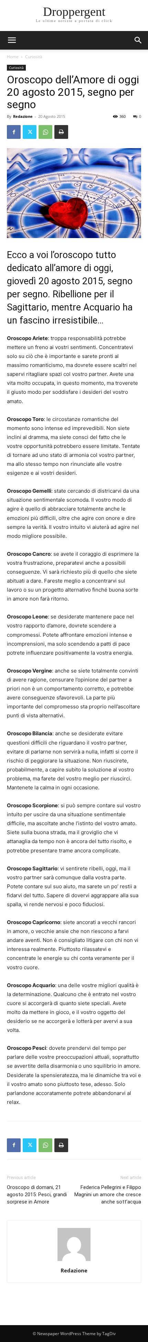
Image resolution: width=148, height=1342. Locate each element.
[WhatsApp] (45, 132)
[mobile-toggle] (12, 40)
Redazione (23, 116)
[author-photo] (74, 1261)
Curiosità (33, 57)
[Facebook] (14, 132)
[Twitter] (29, 132)
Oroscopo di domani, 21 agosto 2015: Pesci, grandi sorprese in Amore (37, 1194)
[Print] (61, 132)
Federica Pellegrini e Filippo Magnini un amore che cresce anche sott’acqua (107, 1194)
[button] (138, 40)
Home (13, 57)
